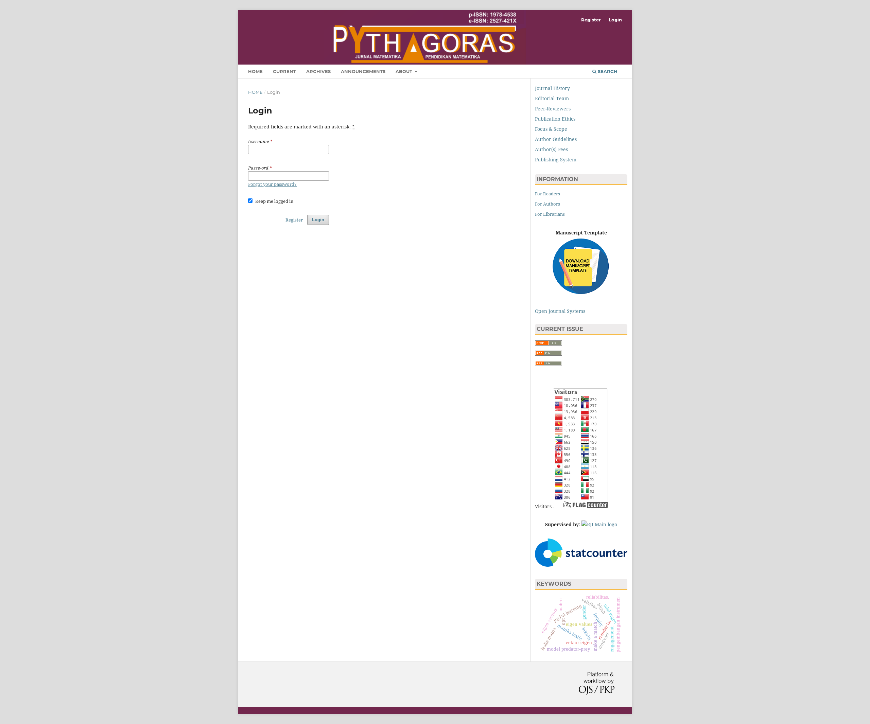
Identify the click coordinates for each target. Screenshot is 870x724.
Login (615, 19)
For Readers (547, 194)
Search (606, 71)
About (405, 71)
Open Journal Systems (560, 311)
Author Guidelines (556, 139)
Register (591, 19)
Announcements (363, 71)
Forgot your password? (272, 184)
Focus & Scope (551, 129)
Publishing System (555, 159)
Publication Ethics (555, 119)
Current (284, 71)
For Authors (547, 204)
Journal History (552, 88)
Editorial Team (552, 98)
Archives (318, 71)
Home (255, 71)
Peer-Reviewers (553, 108)
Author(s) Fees (551, 149)
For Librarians (550, 214)
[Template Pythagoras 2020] (581, 267)
